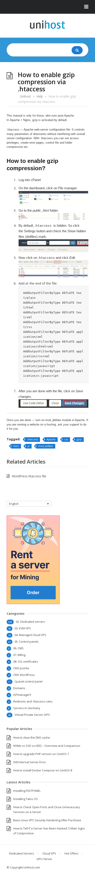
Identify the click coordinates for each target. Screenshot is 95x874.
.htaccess (32, 439)
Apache (51, 439)
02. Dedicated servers (30, 622)
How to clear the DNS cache (31, 737)
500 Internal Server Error (29, 762)
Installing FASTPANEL (27, 791)
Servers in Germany (26, 708)
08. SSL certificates (25, 661)
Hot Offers (71, 853)
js (28, 446)
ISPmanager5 (22, 695)
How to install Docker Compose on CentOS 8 (42, 770)
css (66, 439)
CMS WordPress (24, 675)
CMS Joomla (21, 668)
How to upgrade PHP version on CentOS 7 (41, 754)
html (16, 446)
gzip (79, 439)
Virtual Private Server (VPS (32, 715)
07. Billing (19, 655)
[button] (47, 7)
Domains (19, 688)
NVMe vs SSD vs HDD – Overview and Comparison (46, 746)
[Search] (77, 50)
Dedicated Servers (21, 853)
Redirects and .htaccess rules (33, 701)
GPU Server (44, 859)
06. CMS (18, 648)
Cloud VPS (49, 853)
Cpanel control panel (28, 681)
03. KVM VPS (23, 628)
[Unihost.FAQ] (47, 24)
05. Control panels (27, 642)
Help (39, 96)
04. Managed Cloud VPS (30, 635)
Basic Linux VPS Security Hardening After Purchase (47, 820)
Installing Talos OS (25, 799)
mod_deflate (45, 446)
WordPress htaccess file (29, 476)
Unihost (25, 96)
